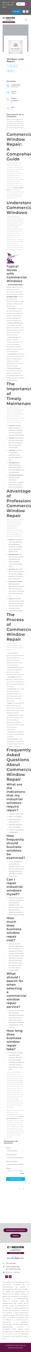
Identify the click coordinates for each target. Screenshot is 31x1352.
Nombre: (8, 1148)
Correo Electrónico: (11, 1154)
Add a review (13, 66)
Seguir (11, 70)
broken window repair (15, 285)
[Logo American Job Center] (15, 1257)
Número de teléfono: (12, 1161)
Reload (22, 1173)
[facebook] (24, 11)
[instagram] (27, 11)
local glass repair (12, 296)
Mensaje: (8, 1168)
